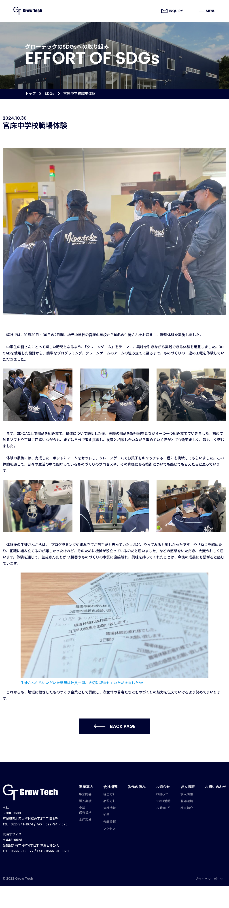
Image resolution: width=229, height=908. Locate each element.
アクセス (109, 829)
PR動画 (161, 808)
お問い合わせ (215, 786)
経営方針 (109, 794)
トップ (30, 93)
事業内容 (85, 794)
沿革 (106, 815)
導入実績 (85, 801)
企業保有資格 (85, 810)
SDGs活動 (163, 801)
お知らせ (163, 786)
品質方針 (109, 801)
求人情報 (187, 786)
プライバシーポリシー (210, 879)
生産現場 (85, 819)
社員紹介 (186, 808)
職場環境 (186, 801)
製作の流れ (137, 786)
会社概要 (110, 786)
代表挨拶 (109, 822)
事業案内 (86, 786)
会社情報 (109, 808)
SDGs (49, 93)
